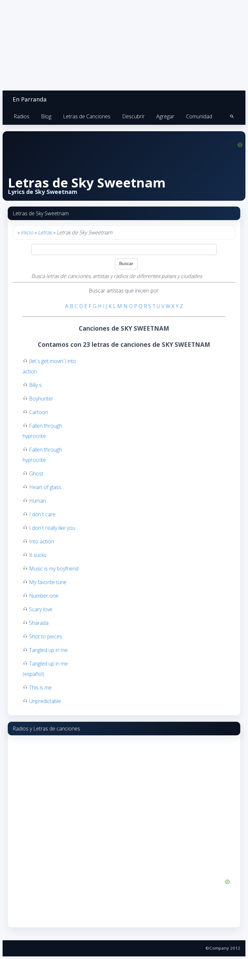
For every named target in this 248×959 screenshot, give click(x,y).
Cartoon (38, 412)
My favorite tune (48, 582)
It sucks (37, 555)
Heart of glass (45, 487)
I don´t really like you (52, 527)
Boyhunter (41, 398)
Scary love (40, 609)
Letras (45, 232)
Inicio (27, 232)
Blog (46, 116)
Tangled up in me (48, 650)
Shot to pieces (45, 636)
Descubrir (133, 116)
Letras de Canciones (86, 116)
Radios (21, 116)
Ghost (36, 473)
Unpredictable (45, 701)
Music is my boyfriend (53, 568)
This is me (40, 687)
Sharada (38, 622)
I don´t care (42, 514)
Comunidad (199, 116)
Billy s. (36, 385)
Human (37, 500)
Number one (43, 595)
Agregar (165, 116)
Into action (41, 541)
